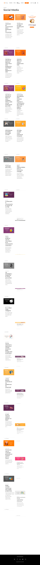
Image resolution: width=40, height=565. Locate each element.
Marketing (17, 157)
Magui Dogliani (6, 296)
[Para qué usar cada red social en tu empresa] (21, 547)
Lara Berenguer (18, 367)
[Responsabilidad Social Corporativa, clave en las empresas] (20, 493)
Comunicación (7, 15)
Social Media (18, 15)
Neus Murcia (6, 83)
